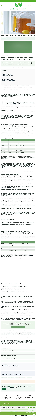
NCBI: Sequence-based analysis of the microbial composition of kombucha (13, 374)
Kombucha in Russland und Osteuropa (7, 75)
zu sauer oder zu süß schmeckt (21, 258)
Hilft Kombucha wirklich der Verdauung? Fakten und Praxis (10, 368)
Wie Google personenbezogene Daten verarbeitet (14, 411)
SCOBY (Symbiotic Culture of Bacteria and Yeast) (20, 103)
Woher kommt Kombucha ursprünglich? (8, 350)
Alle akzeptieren (31, 407)
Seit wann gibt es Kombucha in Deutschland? (9, 355)
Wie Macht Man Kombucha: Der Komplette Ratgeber (17, 380)
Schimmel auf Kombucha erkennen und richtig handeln (9, 314)
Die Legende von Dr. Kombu (6, 73)
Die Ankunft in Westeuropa (6, 76)
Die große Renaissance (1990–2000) (7, 79)
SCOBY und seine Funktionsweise (10, 136)
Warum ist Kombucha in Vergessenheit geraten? (9, 358)
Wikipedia (3, 306)
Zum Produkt (4, 389)
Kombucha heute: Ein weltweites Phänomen (8, 80)
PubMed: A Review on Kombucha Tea (7, 373)
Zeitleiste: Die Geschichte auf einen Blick (8, 81)
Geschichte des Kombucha (10, 387)
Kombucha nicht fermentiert (9, 258)
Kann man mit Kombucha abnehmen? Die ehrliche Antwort (10, 365)
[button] (1, 5)
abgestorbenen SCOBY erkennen (27, 314)
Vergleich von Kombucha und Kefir (6, 187)
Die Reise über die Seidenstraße (7, 74)
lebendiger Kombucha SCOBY (12, 386)
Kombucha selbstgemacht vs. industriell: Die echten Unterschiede (11, 366)
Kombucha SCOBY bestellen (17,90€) (18, 326)
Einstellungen (32, 410)
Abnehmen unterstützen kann (21, 318)
